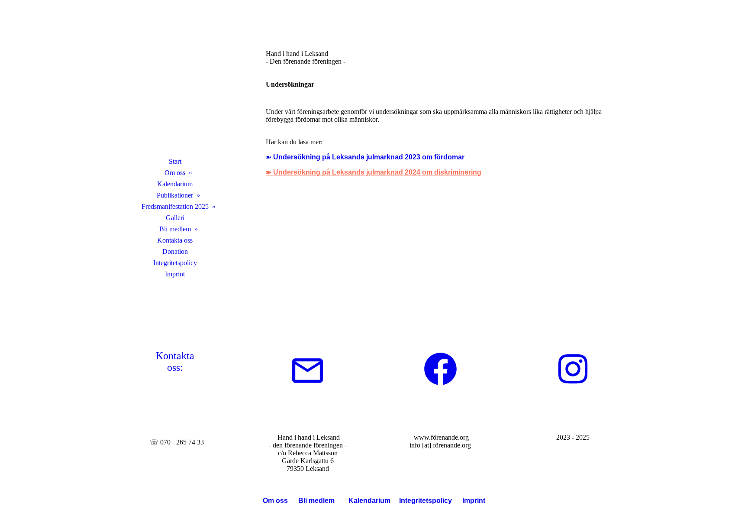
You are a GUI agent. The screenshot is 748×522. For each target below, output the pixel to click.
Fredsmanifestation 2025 (175, 206)
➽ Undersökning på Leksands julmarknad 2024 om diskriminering (373, 172)
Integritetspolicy (175, 262)
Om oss (174, 172)
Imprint (175, 274)
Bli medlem (175, 229)
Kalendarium (175, 184)
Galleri (175, 217)
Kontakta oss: (175, 361)
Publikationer (175, 195)
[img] (174, 89)
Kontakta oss (175, 240)
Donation (175, 251)
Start (175, 161)
